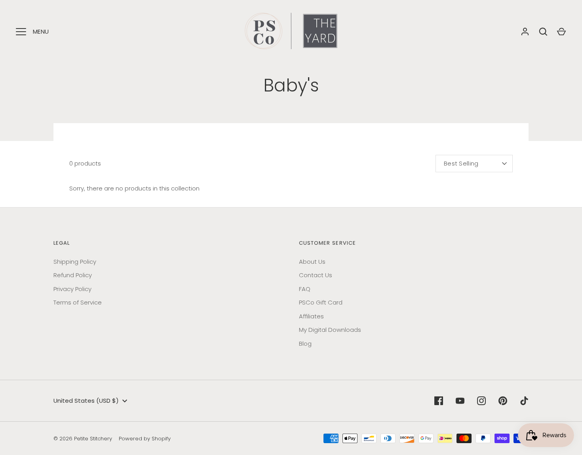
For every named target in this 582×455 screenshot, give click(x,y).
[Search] (543, 31)
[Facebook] (438, 400)
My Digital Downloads (330, 330)
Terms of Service (77, 302)
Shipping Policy (74, 261)
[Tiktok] (524, 400)
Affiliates (311, 316)
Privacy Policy (72, 289)
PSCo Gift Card (320, 302)
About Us (312, 261)
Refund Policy (72, 275)
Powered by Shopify (145, 438)
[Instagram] (481, 400)
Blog (305, 343)
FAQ (304, 289)
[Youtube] (460, 400)
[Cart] (561, 31)
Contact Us (315, 275)
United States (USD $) (86, 400)
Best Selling (461, 163)
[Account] (525, 31)
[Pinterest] (503, 400)
